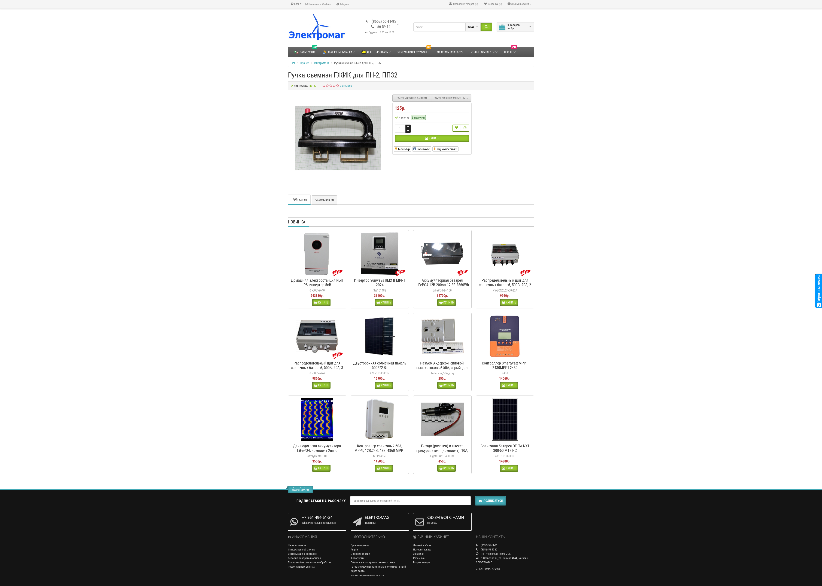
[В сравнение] (465, 128)
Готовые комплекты (482, 52)
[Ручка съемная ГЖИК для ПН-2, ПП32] (338, 138)
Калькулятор (308, 50)
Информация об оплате (301, 549)
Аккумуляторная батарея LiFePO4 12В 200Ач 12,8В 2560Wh (442, 282)
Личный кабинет (423, 545)
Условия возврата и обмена (304, 558)
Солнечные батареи (340, 52)
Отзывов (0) (326, 200)
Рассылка (418, 558)
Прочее (510, 50)
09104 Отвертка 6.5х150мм (412, 97)
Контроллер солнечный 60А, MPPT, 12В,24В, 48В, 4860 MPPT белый (379, 450)
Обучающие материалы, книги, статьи (373, 562)
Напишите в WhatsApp (320, 4)
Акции (354, 549)
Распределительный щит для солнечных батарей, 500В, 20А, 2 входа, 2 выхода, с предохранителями (505, 287)
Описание (301, 199)
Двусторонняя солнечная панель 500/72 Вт (379, 365)
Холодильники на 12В (450, 52)
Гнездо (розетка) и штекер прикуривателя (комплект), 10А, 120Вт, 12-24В (442, 450)
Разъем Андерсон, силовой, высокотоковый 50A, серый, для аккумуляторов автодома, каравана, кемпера (442, 370)
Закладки (418, 553)
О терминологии (360, 553)
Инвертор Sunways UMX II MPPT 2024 (379, 282)
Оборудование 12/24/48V (414, 50)
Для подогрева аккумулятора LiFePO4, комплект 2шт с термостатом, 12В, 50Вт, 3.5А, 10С (317, 453)
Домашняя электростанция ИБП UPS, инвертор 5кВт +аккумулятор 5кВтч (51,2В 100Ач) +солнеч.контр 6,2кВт (317, 287)
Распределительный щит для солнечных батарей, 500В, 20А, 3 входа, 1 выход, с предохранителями (317, 370)
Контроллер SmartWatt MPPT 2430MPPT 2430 (505, 365)
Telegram (344, 4)
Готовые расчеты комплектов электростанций (378, 566)
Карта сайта (358, 571)
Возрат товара (421, 562)
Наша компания (297, 545)
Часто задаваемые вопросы (367, 575)
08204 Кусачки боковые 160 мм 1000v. (453, 97)
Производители (360, 545)
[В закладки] (456, 128)
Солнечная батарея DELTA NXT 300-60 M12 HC (505, 448)
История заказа (422, 549)
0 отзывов (346, 85)
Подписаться (493, 501)
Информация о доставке (302, 553)
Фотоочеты (357, 558)
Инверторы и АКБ (377, 52)
